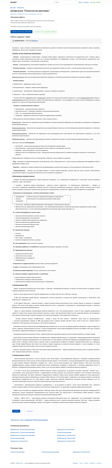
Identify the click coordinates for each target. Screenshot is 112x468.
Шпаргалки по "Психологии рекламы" (22, 432)
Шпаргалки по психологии (19, 441)
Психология (20, 7)
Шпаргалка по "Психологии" (66, 435)
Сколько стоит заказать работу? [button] (45, 31)
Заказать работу (95, 2)
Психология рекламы (17, 438)
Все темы (13, 7)
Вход (80, 2)
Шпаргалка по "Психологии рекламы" (22, 429)
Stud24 (21, 463)
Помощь (86, 2)
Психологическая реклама (50, 452)
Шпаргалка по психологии (65, 429)
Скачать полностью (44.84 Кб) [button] (21, 31)
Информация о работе (29, 420)
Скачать (34, 41)
